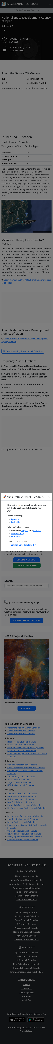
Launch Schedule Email (22, 545)
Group (36, 530)
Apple (14, 519)
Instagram (16, 533)
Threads (15, 536)
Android (15, 522)
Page (24, 530)
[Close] (49, 497)
